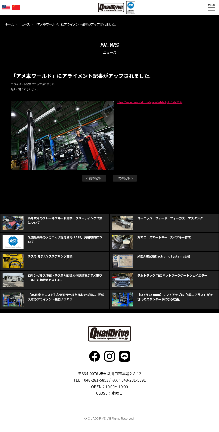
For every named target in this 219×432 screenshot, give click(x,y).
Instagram (109, 356)
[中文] (16, 7)
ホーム (9, 24)
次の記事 (124, 178)
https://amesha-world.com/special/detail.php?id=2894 (149, 102)
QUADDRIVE (111, 7)
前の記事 (94, 178)
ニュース (24, 24)
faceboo (94, 356)
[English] (6, 7)
